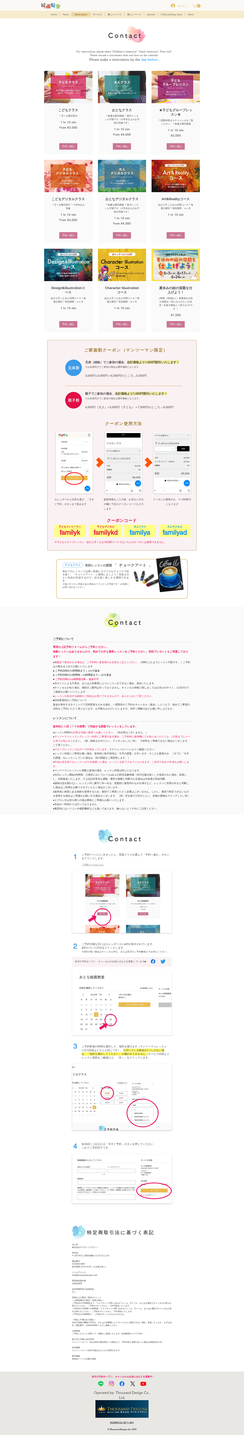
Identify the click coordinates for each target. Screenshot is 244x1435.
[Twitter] (163, 961)
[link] (68, 110)
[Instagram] (111, 1383)
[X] (132, 1383)
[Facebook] (153, 961)
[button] (196, 6)
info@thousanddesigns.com (84, 1275)
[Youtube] (143, 1383)
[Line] (100, 1383)
